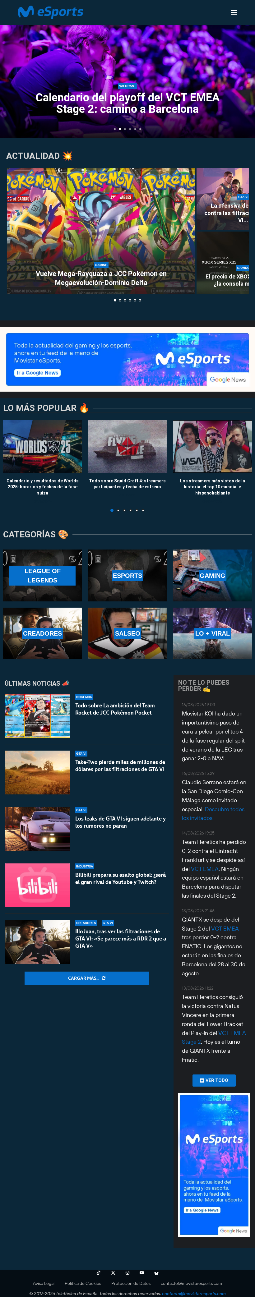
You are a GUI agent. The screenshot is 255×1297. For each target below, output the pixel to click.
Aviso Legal (43, 1283)
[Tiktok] (98, 1273)
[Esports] (127, 575)
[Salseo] (127, 634)
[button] (11, 68)
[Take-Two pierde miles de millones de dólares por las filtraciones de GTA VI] (37, 772)
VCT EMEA (205, 868)
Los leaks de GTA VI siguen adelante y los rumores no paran (120, 822)
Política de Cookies (83, 1283)
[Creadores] (42, 634)
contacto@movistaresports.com (191, 1283)
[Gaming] (212, 575)
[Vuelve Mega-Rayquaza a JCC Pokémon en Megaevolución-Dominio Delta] (101, 231)
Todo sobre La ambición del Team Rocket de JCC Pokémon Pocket (115, 709)
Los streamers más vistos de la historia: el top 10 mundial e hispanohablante (212, 486)
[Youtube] (142, 1273)
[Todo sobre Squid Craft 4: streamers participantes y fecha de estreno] (127, 446)
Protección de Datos (131, 1283)
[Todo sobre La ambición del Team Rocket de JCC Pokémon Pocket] (37, 716)
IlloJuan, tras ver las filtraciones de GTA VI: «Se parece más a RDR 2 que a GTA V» (120, 939)
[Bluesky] (156, 1273)
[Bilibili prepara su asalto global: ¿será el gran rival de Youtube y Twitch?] (37, 885)
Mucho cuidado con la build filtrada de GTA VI (128, 103)
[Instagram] (127, 1273)
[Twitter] (113, 1273)
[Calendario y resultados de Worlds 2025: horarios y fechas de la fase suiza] (42, 446)
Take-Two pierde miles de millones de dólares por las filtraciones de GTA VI (120, 765)
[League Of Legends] (42, 575)
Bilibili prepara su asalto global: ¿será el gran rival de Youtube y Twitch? (120, 878)
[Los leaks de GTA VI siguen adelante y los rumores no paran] (37, 829)
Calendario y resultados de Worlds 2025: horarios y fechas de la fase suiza (43, 486)
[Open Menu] (234, 12)
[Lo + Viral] (212, 634)
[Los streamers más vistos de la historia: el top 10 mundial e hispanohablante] (212, 446)
